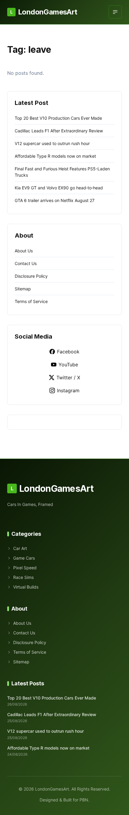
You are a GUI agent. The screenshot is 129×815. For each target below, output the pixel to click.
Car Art (20, 548)
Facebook (68, 352)
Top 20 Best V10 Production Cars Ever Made (58, 118)
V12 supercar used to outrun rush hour (52, 143)
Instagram (68, 390)
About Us (24, 250)
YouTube (68, 365)
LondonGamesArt (43, 12)
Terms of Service (31, 301)
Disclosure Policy (31, 276)
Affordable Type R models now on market (55, 156)
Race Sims (23, 577)
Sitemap (23, 288)
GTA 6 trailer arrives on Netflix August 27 (54, 200)
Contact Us (26, 263)
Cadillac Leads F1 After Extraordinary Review (59, 130)
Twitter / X (68, 377)
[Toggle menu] (115, 12)
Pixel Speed (25, 567)
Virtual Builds (25, 586)
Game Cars (24, 558)
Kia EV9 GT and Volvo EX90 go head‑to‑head (59, 187)
